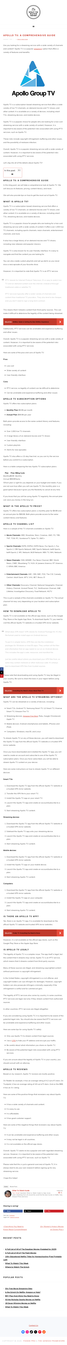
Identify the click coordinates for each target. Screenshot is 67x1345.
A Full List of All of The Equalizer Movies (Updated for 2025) (31, 1249)
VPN (14, 1040)
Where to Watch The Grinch (17, 1267)
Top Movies (12, 1215)
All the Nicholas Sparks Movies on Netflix (22, 1299)
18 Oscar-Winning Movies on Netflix (20, 1303)
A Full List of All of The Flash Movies (20, 1253)
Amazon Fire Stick (30, 716)
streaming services (14, 1217)
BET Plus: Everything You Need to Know (22, 1296)
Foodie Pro (29, 1341)
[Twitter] (61, 1193)
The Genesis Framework (51, 1341)
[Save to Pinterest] (1, 676)
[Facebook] (59, 1193)
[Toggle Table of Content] (18, 170)
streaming (38, 49)
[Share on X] (1, 672)
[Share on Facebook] (1, 669)
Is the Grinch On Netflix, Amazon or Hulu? (22, 1292)
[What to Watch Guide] (7, 1198)
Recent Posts (13, 1186)
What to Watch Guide (33, 12)
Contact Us (33, 1325)
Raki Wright (16, 1193)
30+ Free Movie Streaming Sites (18, 1288)
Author (6, 1186)
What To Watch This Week (16, 1263)
